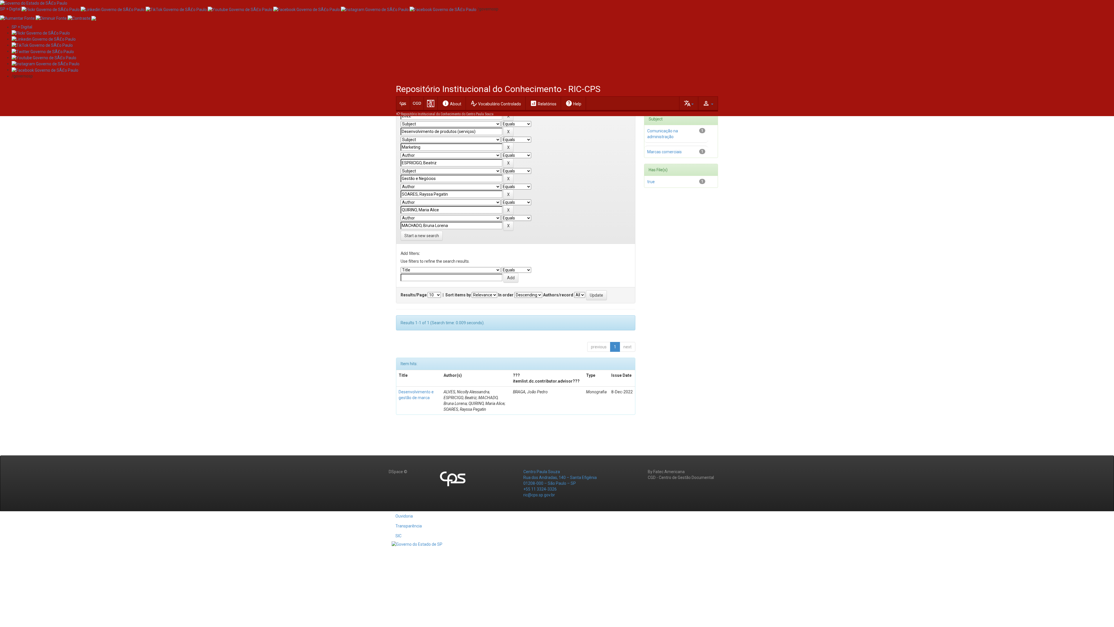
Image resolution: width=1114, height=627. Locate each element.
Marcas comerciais (664, 151)
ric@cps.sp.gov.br (539, 495)
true (651, 181)
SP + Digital (10, 9)
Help (573, 103)
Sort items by (458, 295)
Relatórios (543, 103)
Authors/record (558, 295)
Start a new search (421, 235)
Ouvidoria (404, 516)
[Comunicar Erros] (93, 17)
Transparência (408, 526)
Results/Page (414, 295)
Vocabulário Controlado (495, 103)
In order (505, 295)
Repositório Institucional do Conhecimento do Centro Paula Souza (447, 114)
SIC (398, 536)
